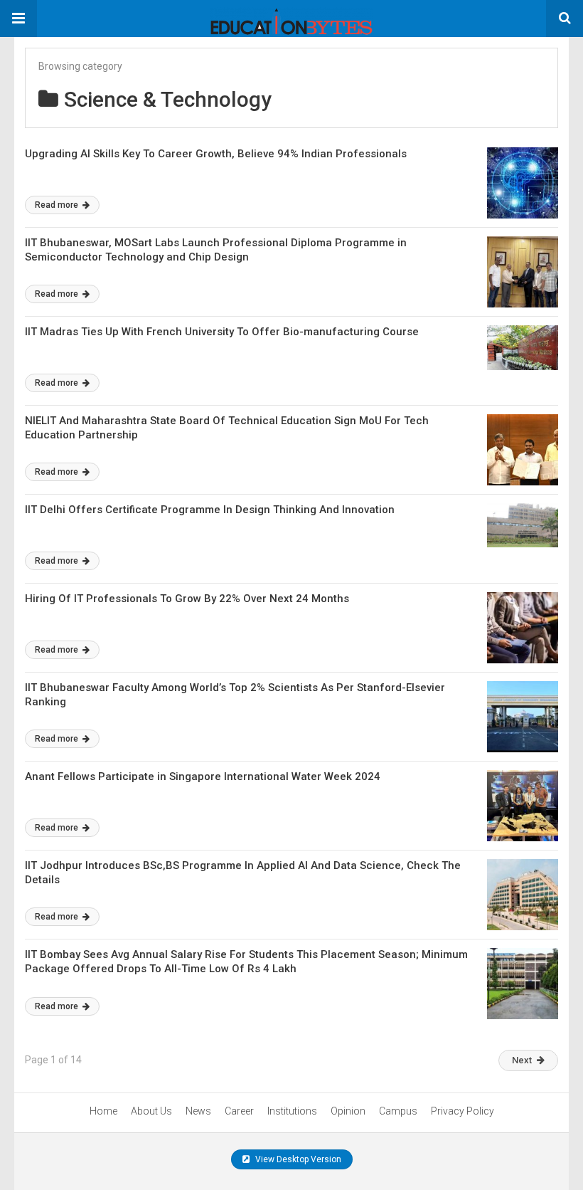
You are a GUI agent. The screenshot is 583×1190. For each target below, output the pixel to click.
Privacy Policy (462, 1111)
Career (239, 1111)
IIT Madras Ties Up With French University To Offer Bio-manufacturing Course (222, 331)
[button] (18, 18)
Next (522, 1060)
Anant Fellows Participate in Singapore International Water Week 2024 (202, 776)
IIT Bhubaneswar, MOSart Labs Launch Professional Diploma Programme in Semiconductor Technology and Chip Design (216, 249)
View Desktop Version (297, 1159)
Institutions (292, 1111)
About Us (151, 1111)
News (198, 1111)
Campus (398, 1111)
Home (103, 1111)
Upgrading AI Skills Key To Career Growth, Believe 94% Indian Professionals (216, 153)
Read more (57, 205)
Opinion (348, 1111)
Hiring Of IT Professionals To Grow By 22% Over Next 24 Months (187, 598)
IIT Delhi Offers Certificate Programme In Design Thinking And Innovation (210, 509)
